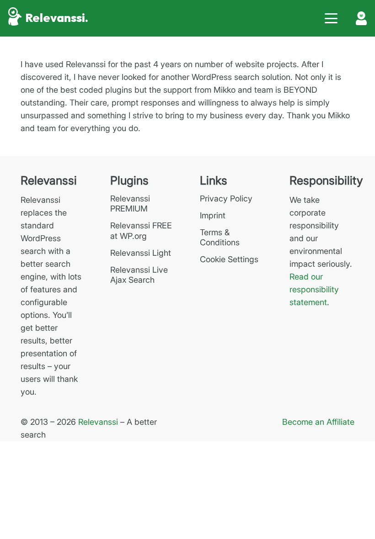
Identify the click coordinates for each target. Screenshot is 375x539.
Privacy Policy (226, 198)
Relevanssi (98, 422)
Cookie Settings (229, 259)
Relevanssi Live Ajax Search (139, 275)
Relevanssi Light (140, 253)
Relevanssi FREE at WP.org (141, 231)
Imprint (212, 215)
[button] (331, 18)
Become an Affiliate (318, 422)
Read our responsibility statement (314, 289)
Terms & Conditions (220, 237)
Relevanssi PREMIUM (130, 204)
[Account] (361, 18)
